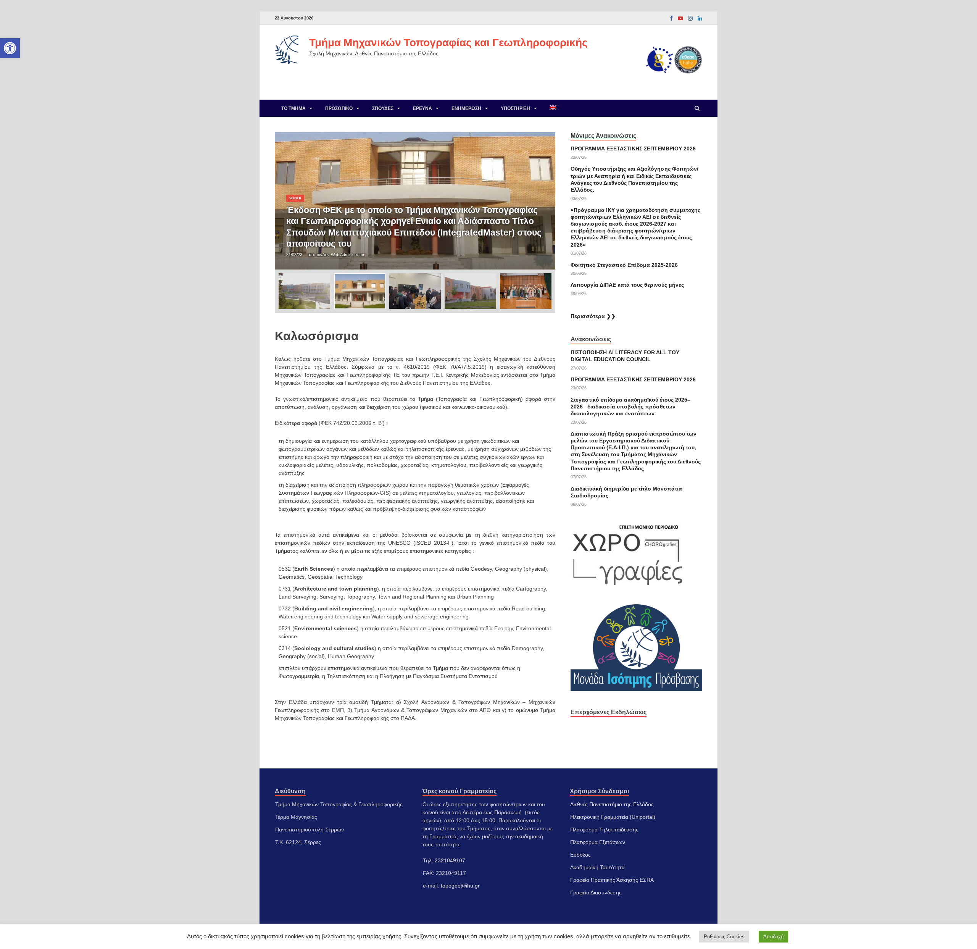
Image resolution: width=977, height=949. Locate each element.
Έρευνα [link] (422, 108)
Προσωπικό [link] (339, 108)
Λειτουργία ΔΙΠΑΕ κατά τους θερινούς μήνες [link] (627, 285)
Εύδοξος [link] (580, 855)
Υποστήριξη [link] (515, 108)
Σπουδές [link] (382, 108)
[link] (10, 48)
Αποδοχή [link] (773, 936)
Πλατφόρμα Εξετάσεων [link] (597, 842)
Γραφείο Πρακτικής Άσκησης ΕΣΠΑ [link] (612, 880)
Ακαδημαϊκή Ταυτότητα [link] (597, 867)
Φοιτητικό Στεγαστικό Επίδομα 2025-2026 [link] (624, 265)
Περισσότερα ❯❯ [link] (593, 316)
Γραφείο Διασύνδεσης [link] (596, 892)
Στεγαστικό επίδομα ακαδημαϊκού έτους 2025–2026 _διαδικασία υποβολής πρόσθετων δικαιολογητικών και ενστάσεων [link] (630, 406)
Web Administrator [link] (347, 254)
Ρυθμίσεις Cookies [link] (724, 936)
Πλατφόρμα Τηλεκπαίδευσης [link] (604, 829)
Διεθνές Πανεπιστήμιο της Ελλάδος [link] (612, 804)
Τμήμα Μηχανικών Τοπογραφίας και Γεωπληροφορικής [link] (448, 42)
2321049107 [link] (450, 860)
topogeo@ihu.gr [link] (460, 886)
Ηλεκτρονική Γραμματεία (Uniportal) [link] (612, 817)
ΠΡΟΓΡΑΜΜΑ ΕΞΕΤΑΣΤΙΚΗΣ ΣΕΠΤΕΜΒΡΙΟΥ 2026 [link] (633, 148)
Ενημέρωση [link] (466, 108)
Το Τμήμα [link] (293, 108)
